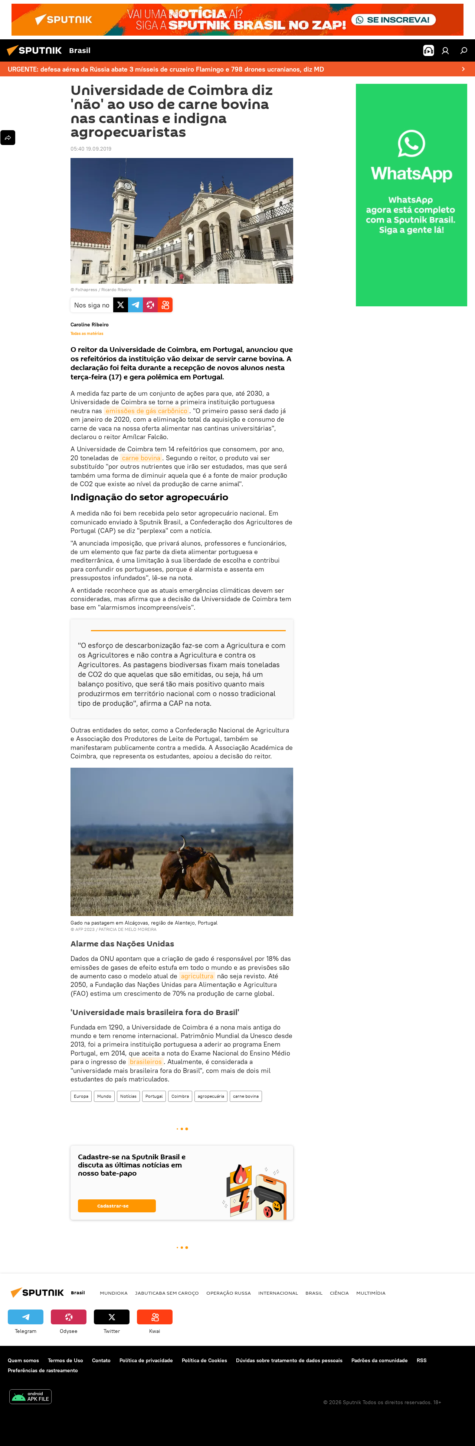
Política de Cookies (204, 1360)
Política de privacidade (146, 1360)
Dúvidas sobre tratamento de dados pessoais (289, 1360)
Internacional (278, 1292)
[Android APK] (30, 1397)
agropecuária (211, 1096)
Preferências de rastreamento (43, 1370)
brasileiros (146, 1061)
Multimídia (371, 1292)
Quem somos (23, 1360)
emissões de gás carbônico (146, 410)
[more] (7, 137)
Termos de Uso (65, 1360)
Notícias (128, 1096)
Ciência (339, 1292)
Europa (81, 1096)
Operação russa (228, 1292)
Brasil (313, 1292)
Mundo (104, 1096)
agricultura (197, 976)
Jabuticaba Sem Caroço (167, 1292)
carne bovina (141, 458)
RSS (422, 1360)
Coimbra (180, 1096)
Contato (101, 1360)
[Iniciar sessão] (445, 50)
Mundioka (114, 1292)
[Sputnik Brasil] (36, 56)
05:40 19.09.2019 (91, 148)
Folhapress (86, 289)
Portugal (154, 1096)
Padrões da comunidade (379, 1360)
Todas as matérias (87, 333)
